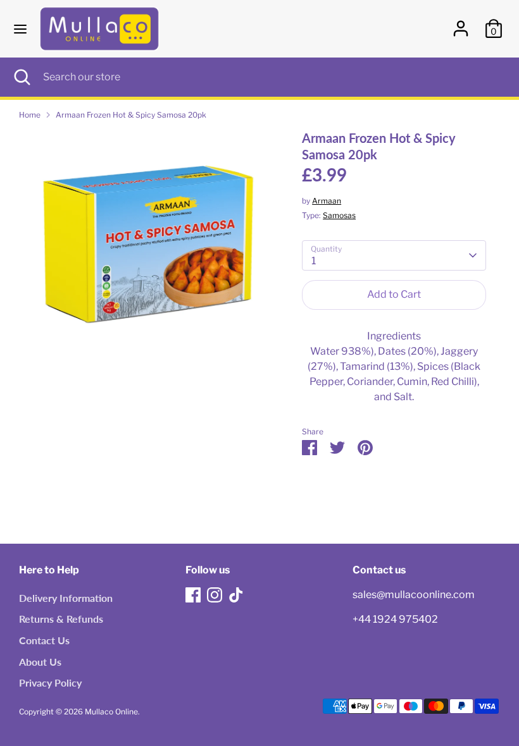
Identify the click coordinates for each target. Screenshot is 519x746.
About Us (40, 662)
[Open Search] (21, 77)
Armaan (326, 200)
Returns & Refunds (61, 619)
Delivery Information (66, 598)
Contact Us (44, 640)
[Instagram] (214, 594)
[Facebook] (193, 594)
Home (30, 114)
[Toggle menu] (20, 29)
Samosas (339, 215)
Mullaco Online (111, 711)
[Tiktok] (236, 594)
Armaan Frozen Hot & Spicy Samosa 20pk (131, 114)
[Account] (460, 23)
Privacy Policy (50, 682)
